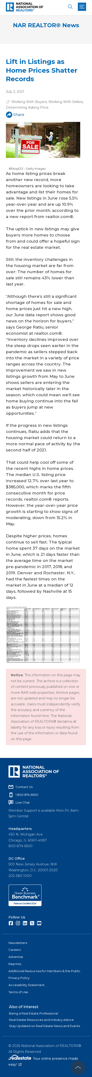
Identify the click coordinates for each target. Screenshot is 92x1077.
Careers (14, 950)
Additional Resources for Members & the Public (44, 971)
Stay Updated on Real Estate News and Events (44, 1026)
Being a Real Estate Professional (33, 1013)
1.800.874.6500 (27, 795)
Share (18, 114)
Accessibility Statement (26, 985)
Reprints (14, 964)
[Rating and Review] (25, 905)
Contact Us (24, 787)
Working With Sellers (65, 102)
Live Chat (23, 802)
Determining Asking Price (27, 107)
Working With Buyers (29, 102)
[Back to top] (78, 1067)
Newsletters (17, 943)
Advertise (15, 957)
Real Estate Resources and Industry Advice (41, 1020)
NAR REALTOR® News (46, 25)
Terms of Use (18, 992)
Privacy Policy (18, 978)
